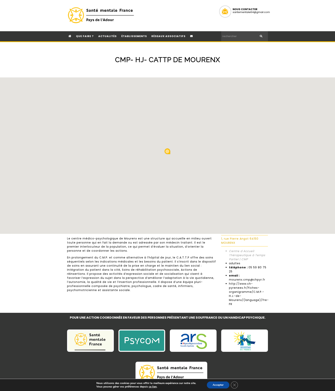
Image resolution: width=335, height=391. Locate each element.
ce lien (153, 386)
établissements (134, 36)
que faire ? (85, 36)
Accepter (218, 385)
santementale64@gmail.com (251, 12)
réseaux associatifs (168, 36)
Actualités (107, 36)
